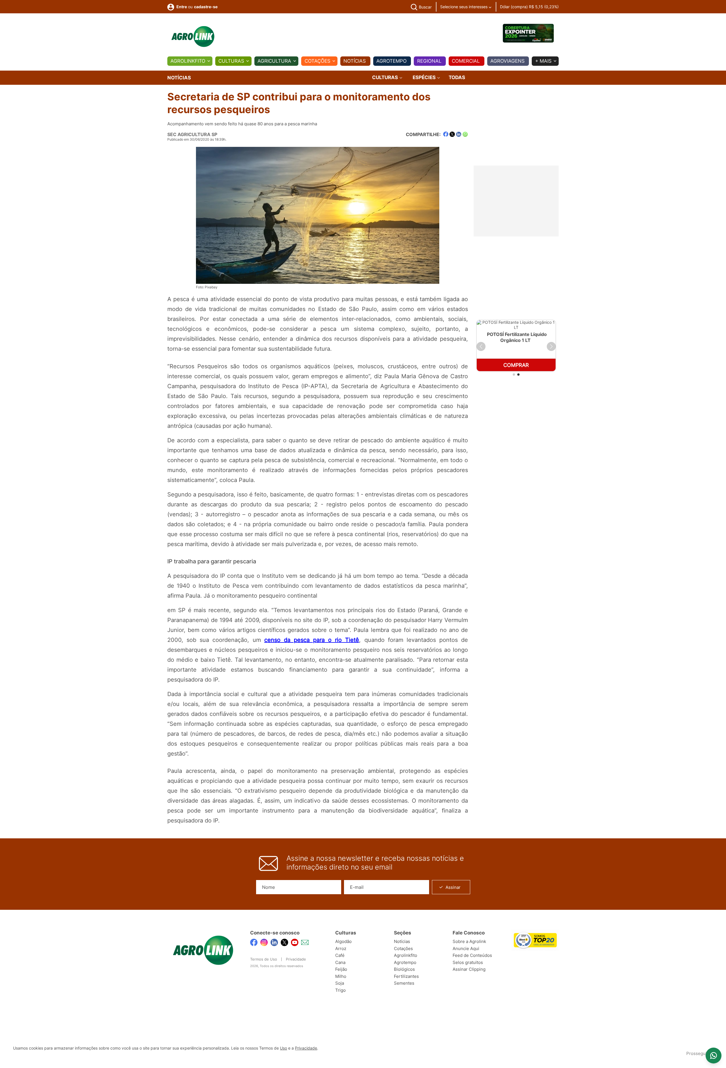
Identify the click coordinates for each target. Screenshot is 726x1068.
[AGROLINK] (192, 36)
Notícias (354, 61)
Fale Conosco (469, 933)
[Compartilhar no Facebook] (445, 134)
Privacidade (296, 959)
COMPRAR (525, 365)
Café (340, 955)
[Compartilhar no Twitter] (452, 134)
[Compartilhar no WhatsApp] (465, 134)
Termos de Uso (263, 959)
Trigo (340, 990)
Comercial (466, 61)
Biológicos (404, 969)
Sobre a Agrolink (469, 941)
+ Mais (543, 61)
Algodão (343, 941)
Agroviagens (507, 61)
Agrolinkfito (187, 61)
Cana (340, 962)
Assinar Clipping (469, 969)
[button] (481, 346)
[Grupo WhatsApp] (713, 1055)
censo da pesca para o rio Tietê (311, 639)
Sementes (404, 983)
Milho (340, 976)
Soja (339, 983)
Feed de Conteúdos (472, 955)
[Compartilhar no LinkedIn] (458, 134)
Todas (457, 77)
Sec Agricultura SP (192, 134)
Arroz (340, 948)
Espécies (425, 77)
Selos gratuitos (468, 962)
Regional (429, 61)
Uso (283, 1048)
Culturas (231, 61)
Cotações (317, 61)
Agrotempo (391, 61)
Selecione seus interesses (464, 6)
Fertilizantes (406, 976)
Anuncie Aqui (466, 948)
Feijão (341, 969)
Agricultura (274, 61)
